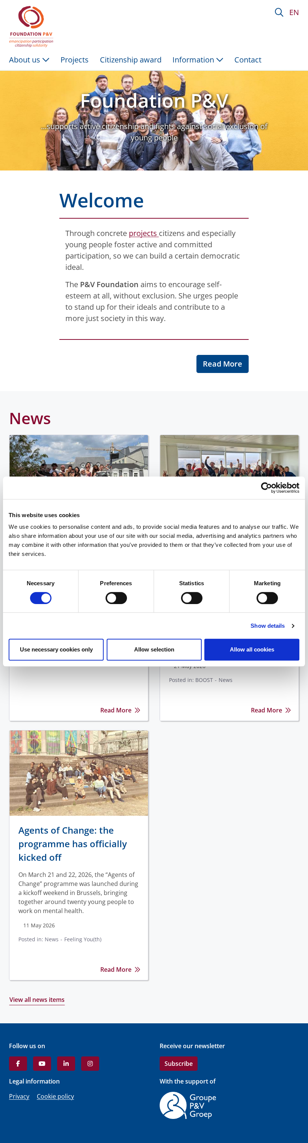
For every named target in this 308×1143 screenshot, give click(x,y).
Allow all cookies (252, 649)
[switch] (116, 598)
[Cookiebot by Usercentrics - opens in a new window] (266, 487)
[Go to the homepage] (32, 26)
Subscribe (179, 1063)
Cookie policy (55, 1096)
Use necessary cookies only (56, 649)
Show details (268, 625)
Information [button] (194, 60)
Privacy (19, 1096)
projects (144, 233)
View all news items (37, 999)
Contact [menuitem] (247, 60)
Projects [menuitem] (74, 60)
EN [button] (294, 12)
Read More (222, 364)
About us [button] (25, 60)
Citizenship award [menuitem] (131, 60)
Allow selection (154, 649)
